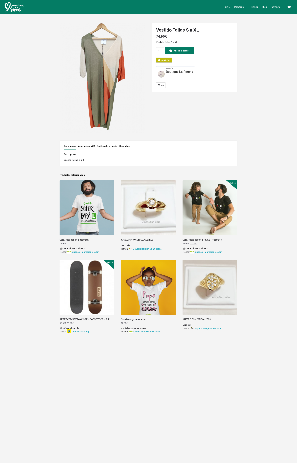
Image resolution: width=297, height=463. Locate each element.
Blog (265, 7)
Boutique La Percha (179, 72)
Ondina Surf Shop (80, 331)
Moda (161, 85)
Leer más (125, 245)
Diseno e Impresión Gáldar (85, 252)
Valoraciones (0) (86, 146)
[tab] (70, 147)
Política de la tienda (107, 146)
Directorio (239, 7)
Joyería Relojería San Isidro (147, 249)
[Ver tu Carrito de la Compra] (289, 7)
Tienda (254, 7)
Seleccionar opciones (74, 248)
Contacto (275, 7)
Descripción (70, 146)
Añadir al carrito (181, 51)
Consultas (124, 146)
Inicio (227, 7)
